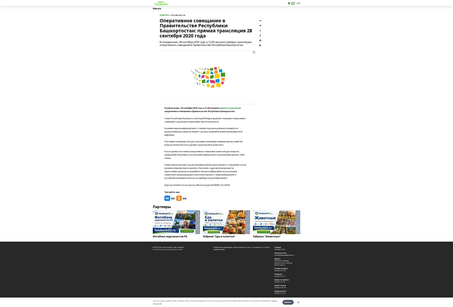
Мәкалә (157, 8)
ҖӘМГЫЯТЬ (165, 15)
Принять (288, 302)
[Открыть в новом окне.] (169, 198)
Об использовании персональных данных (168, 249)
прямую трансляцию (230, 108)
